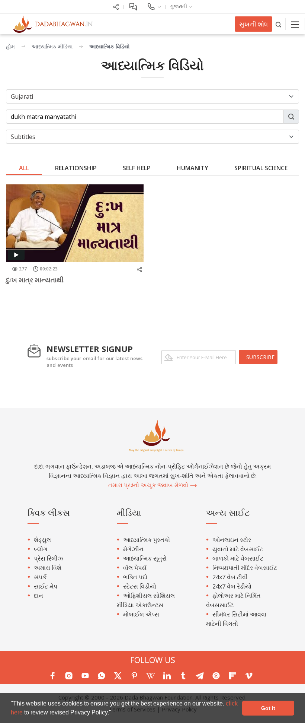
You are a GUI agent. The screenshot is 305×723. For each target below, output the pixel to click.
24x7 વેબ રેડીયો (231, 586)
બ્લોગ (41, 549)
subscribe (260, 357)
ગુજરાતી (179, 6)
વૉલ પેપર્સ (135, 568)
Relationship (76, 168)
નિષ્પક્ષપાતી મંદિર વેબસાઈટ (244, 568)
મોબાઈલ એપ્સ (141, 614)
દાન (38, 596)
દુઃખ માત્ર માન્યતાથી (35, 279)
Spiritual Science (261, 168)
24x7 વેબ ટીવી (230, 577)
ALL (24, 168)
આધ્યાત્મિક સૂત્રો (145, 558)
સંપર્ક (40, 577)
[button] (114, 713)
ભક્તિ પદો (135, 577)
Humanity (192, 168)
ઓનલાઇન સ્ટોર (231, 540)
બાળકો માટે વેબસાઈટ (237, 558)
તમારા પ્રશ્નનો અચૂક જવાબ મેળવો (149, 485)
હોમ (10, 46)
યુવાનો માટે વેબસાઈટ (237, 549)
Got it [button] (268, 708)
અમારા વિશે (47, 568)
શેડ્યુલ (42, 540)
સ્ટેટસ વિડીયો (139, 586)
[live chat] (133, 6)
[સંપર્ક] (154, 6)
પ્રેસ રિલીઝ (48, 558)
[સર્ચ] (279, 24)
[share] (116, 6)
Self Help (137, 168)
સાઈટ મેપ (45, 586)
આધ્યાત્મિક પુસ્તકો (146, 540)
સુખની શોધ (253, 24)
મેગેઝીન (133, 549)
